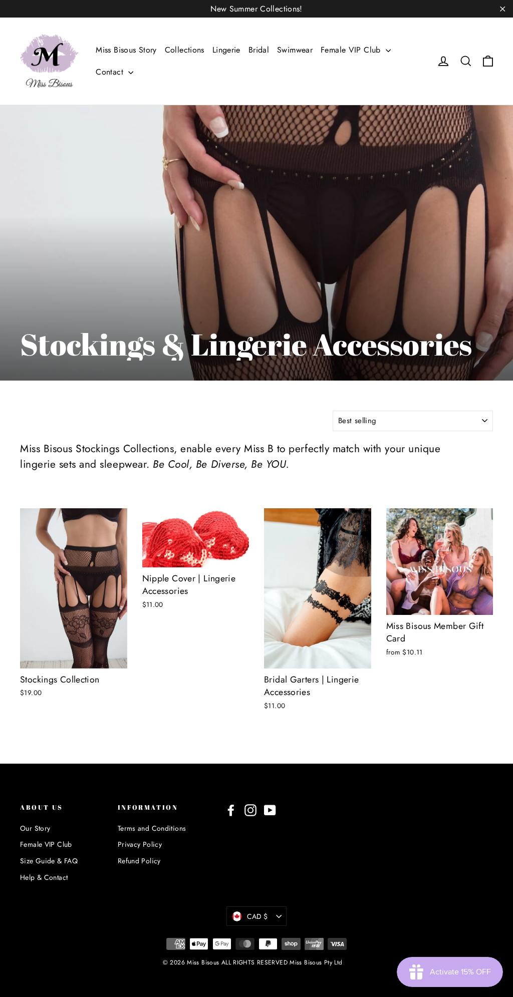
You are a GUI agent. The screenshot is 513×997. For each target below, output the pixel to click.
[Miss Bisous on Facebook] (231, 810)
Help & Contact (44, 877)
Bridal (258, 50)
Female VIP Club (352, 50)
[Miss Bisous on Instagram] (250, 810)
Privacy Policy (140, 844)
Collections (184, 50)
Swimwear (295, 50)
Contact (111, 72)
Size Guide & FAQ (49, 861)
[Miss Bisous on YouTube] (270, 810)
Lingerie (226, 50)
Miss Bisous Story (126, 50)
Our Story (35, 828)
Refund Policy (139, 861)
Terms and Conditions (152, 828)
